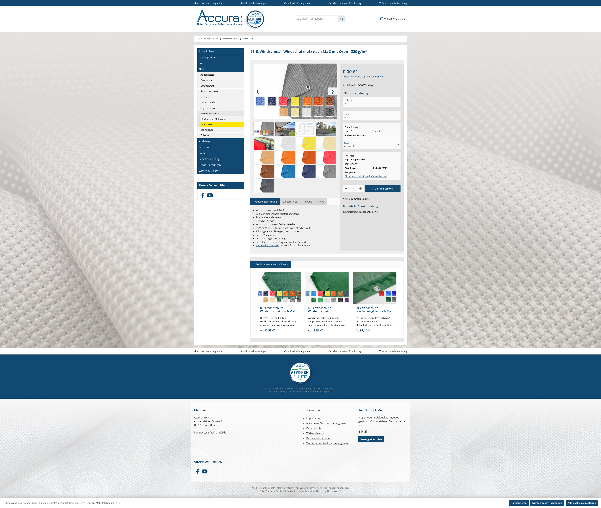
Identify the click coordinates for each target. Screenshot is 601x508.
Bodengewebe (207, 57)
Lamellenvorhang (209, 159)
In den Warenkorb (382, 188)
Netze (202, 69)
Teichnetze (206, 96)
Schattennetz (207, 85)
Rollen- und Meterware (214, 119)
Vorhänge (205, 141)
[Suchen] (341, 18)
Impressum (313, 418)
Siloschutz (205, 147)
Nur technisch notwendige (547, 502)
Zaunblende (206, 129)
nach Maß (207, 124)
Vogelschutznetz (209, 108)
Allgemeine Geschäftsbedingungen (326, 423)
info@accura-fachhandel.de (210, 432)
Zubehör (205, 135)
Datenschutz (313, 428)
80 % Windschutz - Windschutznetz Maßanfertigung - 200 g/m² (326, 309)
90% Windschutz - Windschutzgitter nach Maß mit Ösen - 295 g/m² (374, 309)
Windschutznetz (209, 113)
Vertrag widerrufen (371, 439)
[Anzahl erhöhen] (360, 188)
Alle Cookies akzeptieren (582, 502)
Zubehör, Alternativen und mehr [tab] (271, 264)
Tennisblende (207, 102)
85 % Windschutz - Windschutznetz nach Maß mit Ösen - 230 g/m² (278, 309)
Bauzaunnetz (207, 80)
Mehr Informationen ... (108, 502)
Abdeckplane (206, 51)
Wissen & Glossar (209, 171)
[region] (327, 303)
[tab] (265, 201)
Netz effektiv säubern (267, 245)
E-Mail (362, 431)
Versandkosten (307, 487)
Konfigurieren (519, 502)
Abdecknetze (207, 74)
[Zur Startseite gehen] (229, 18)
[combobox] (316, 18)
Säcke (202, 153)
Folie (201, 63)
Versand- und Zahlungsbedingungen (327, 443)
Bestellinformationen (318, 438)
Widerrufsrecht (315, 433)
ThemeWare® (334, 491)
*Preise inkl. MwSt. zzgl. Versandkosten (366, 176)
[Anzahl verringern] (346, 188)
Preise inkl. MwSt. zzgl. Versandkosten (363, 76)
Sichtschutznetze (209, 91)
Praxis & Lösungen (210, 165)
